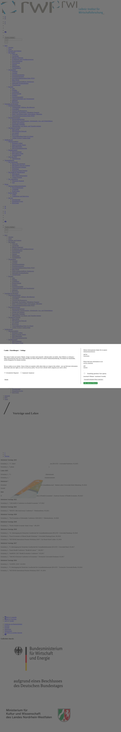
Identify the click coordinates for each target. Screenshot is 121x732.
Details (7, 379)
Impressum (86, 356)
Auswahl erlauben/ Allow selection (93, 379)
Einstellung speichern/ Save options (96, 373)
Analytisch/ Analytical (28, 373)
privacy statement (88, 363)
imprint (85, 367)
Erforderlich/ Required (12, 373)
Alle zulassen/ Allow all (90, 383)
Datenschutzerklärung (89, 351)
